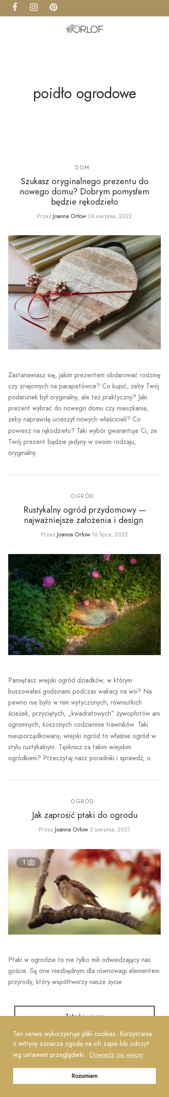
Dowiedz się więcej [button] (116, 1054)
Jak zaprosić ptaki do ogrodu (84, 815)
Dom (82, 167)
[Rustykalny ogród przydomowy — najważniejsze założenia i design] (84, 604)
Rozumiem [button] (85, 1076)
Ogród (82, 496)
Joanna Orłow (69, 216)
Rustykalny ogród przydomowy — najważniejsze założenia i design (84, 515)
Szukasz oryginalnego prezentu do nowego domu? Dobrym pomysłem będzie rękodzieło (84, 191)
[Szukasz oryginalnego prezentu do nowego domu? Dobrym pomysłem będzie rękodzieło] (84, 292)
